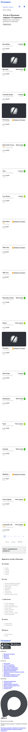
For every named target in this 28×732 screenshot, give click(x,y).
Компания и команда (9, 654)
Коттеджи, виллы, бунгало (11, 594)
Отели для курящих (9, 614)
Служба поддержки (9, 664)
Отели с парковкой (9, 603)
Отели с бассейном (9, 609)
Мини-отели (8, 586)
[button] (9, 8)
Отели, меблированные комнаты (12, 583)
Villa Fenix (5, 247)
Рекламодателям (8, 687)
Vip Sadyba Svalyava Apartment (6, 221)
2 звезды (7, 572)
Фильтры (19, 7)
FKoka (4, 323)
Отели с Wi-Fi (8, 608)
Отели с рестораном (9, 605)
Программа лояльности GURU (12, 674)
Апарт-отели (8, 591)
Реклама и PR (7, 688)
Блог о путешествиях (9, 666)
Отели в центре (8, 634)
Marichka (5, 69)
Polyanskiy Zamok (8, 298)
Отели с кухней (8, 611)
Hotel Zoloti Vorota (8, 145)
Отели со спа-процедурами (11, 606)
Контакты (6, 655)
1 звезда (7, 574)
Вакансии (6, 656)
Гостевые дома (8, 592)
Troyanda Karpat (7, 94)
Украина (13, 541)
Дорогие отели (8, 623)
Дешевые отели (8, 625)
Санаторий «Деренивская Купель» (8, 524)
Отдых (6, 635)
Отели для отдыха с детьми (11, 612)
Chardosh (5, 348)
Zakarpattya (6, 398)
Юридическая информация (11, 669)
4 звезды (7, 569)
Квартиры (7, 589)
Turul (4, 424)
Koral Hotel (6, 44)
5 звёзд (6, 568)
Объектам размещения (10, 681)
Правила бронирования (10, 670)
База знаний (7, 663)
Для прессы (7, 658)
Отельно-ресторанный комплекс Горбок (6, 120)
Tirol (4, 171)
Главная (7, 541)
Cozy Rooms (6, 196)
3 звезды (7, 571)
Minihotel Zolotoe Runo (6, 474)
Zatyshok (5, 449)
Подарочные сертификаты (11, 676)
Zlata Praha (6, 373)
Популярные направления (11, 667)
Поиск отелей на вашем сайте (12, 685)
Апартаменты (8, 588)
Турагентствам (8, 682)
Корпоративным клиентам (11, 684)
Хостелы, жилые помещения (11, 584)
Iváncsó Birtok (6, 499)
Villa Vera (5, 272)
